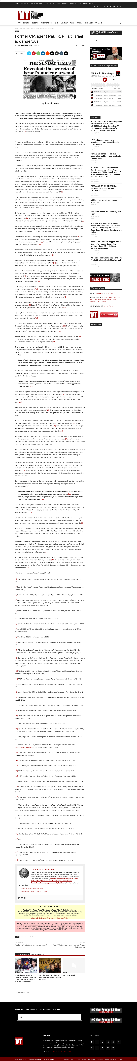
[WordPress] (117, 6)
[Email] (52, 53)
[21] (60, 331)
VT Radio (98, 23)
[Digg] (66, 53)
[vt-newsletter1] (105, 318)
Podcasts (89, 23)
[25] (64, 394)
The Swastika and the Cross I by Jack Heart (106, 213)
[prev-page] (16, 985)
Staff (47, 3)
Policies (52, 3)
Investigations (46, 23)
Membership (65, 3)
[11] (54, 263)
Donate (58, 3)
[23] (53, 342)
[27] (48, 410)
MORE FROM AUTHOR (38, 954)
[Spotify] (107, 6)
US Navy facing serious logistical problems (104, 201)
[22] (80, 336)
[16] (65, 297)
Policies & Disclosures (47, 918)
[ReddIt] (48, 53)
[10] (52, 255)
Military (64, 23)
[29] (54, 426)
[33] (28, 476)
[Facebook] (90, 6)
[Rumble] (100, 6)
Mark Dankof (106, 300)
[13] (25, 276)
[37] (30, 513)
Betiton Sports (50, 1059)
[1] (25, 132)
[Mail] (94, 6)
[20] (64, 326)
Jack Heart (117, 297)
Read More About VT (69, 1047)
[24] (31, 386)
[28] (74, 423)
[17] (29, 305)
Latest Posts (95, 117)
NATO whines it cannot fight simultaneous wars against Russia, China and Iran (105, 142)
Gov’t (18, 23)
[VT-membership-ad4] (106, 59)
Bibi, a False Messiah (69, 975)
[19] (36, 318)
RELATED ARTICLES (22, 954)
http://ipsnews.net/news (23, 747)
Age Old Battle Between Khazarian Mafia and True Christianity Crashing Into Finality (50, 977)
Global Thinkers (96, 324)
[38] (82, 523)
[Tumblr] (61, 53)
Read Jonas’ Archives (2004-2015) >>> (34, 892)
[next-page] (19, 985)
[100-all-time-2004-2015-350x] (106, 1013)
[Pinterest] (34, 53)
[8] (42, 242)
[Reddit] (97, 6)
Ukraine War (43, 972)
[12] (78, 266)
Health (26, 23)
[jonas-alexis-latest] (105, 282)
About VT (41, 3)
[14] (38, 281)
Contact (91, 3)
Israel (26, 936)
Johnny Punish (109, 306)
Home (16, 28)
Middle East (33, 936)
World (80, 23)
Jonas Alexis (100, 293)
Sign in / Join (34, 3)
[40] (52, 560)
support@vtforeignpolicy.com (61, 1051)
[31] (66, 439)
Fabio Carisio (108, 297)
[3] (41, 208)
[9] (40, 244)
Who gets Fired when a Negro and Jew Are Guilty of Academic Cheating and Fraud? (106, 260)
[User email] (24, 898)
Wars (72, 23)
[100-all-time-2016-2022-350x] (106, 1023)
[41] (27, 568)
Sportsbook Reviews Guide (37, 1059)
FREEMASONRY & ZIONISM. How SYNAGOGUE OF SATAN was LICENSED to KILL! (104, 188)
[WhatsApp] (38, 53)
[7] (78, 237)
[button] (119, 23)
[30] (61, 431)
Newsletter (73, 3)
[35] (70, 494)
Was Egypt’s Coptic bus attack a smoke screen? (31, 945)
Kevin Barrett (110, 293)
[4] (27, 218)
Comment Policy (62, 918)
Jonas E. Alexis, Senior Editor (24, 45)
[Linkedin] (43, 53)
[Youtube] (120, 6)
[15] (36, 289)
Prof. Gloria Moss (95, 300)
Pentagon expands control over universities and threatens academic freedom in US (106, 156)
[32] (23, 470)
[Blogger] (87, 6)
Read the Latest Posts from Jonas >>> (33, 888)
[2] (62, 192)
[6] (59, 231)
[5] (83, 221)
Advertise (85, 3)
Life (56, 23)
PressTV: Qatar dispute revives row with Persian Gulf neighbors (69, 946)
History (35, 23)
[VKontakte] (113, 6)
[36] (42, 499)
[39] (46, 552)
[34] (27, 486)
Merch (79, 3)
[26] (20, 402)
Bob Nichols (102, 302)
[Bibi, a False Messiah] (74, 965)
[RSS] (104, 6)
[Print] (57, 53)
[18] (64, 308)
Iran (22, 936)
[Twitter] (110, 6)
